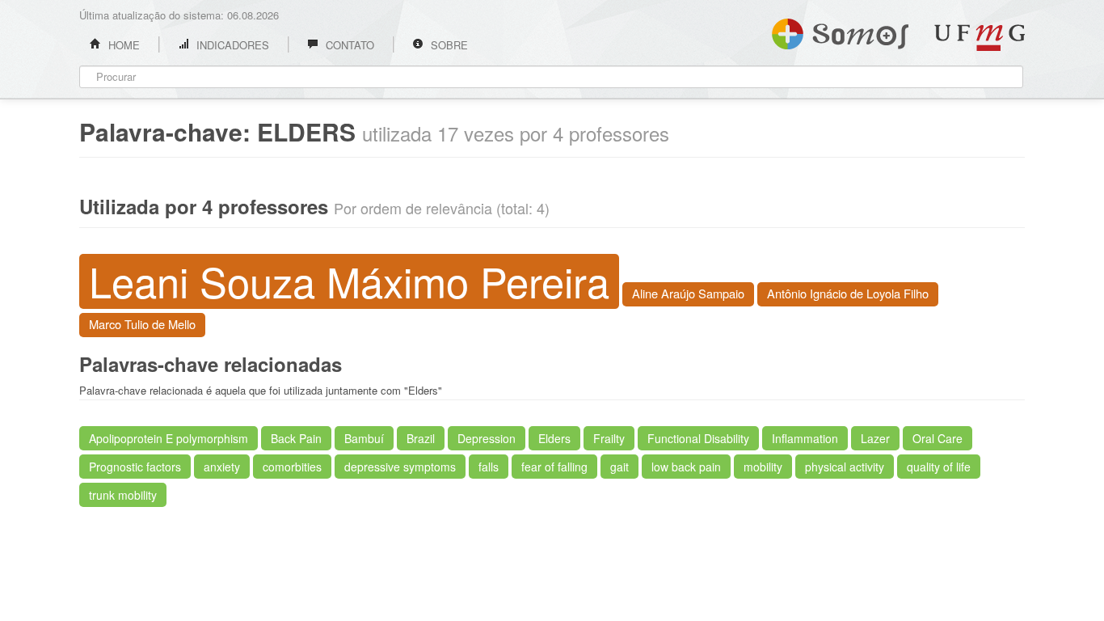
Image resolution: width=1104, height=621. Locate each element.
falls (488, 466)
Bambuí (364, 438)
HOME (122, 45)
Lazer (875, 438)
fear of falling (554, 466)
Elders (554, 438)
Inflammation (805, 438)
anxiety (222, 466)
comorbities (292, 466)
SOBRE (448, 45)
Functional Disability (698, 438)
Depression (486, 438)
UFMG (979, 37)
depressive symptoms (400, 466)
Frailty (609, 438)
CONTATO (348, 45)
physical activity (844, 466)
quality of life (939, 466)
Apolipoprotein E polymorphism (168, 438)
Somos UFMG (840, 30)
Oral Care (937, 438)
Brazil (421, 438)
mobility (763, 466)
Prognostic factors (135, 466)
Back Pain (296, 438)
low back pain (686, 466)
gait (619, 466)
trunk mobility (123, 495)
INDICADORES (231, 45)
